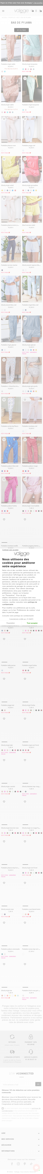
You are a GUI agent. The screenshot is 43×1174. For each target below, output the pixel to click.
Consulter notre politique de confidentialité (18, 616)
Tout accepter (32, 623)
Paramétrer (11, 623)
